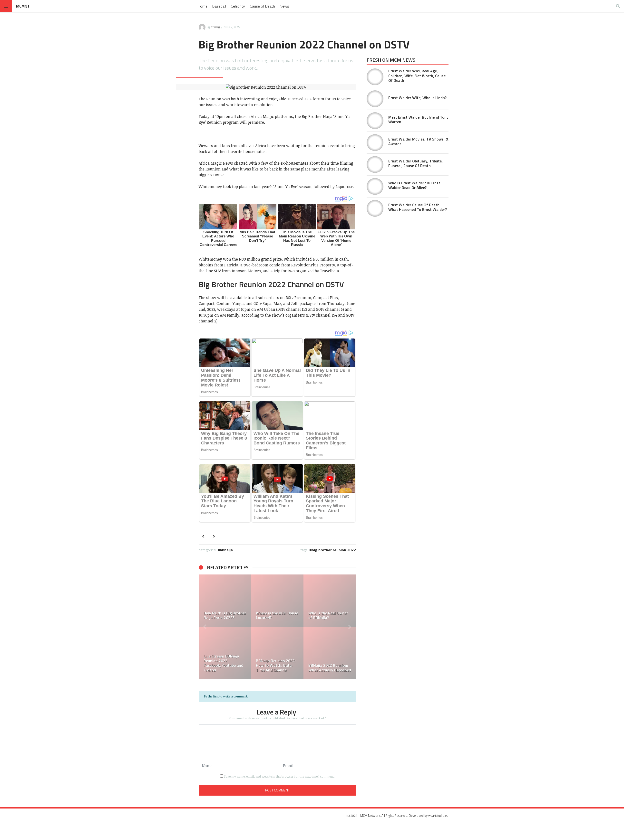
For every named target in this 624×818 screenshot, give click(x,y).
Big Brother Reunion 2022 (334, 550)
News (284, 6)
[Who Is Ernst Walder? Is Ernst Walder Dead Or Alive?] (375, 186)
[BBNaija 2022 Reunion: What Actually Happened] (329, 653)
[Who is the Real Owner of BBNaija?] (329, 600)
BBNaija (226, 550)
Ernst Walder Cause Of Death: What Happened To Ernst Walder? (417, 207)
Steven (215, 27)
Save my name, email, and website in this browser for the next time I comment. (279, 776)
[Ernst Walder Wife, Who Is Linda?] (375, 98)
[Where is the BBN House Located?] (277, 600)
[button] (205, 626)
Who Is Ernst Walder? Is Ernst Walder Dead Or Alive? (414, 185)
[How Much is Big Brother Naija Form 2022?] (225, 600)
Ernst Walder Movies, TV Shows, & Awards (418, 141)
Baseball (219, 6)
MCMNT (23, 6)
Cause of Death (262, 6)
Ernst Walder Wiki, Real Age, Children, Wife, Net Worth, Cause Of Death (417, 75)
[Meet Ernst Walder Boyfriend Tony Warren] (375, 120)
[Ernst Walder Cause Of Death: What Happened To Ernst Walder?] (375, 208)
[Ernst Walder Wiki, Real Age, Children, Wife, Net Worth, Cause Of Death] (375, 76)
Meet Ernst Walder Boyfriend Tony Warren (418, 119)
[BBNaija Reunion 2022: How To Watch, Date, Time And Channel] (277, 653)
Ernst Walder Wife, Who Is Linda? (417, 98)
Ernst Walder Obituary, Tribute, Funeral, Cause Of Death (415, 163)
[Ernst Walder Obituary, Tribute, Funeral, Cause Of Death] (375, 164)
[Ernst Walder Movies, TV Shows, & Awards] (375, 142)
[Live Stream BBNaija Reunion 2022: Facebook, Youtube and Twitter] (225, 653)
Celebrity (238, 6)
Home (202, 6)
